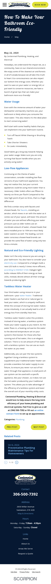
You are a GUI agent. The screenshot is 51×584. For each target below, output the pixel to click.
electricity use (10, 263)
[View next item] (16, 462)
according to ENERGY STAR (16, 270)
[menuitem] (14, 572)
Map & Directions (25, 513)
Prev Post (12, 427)
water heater (26, 295)
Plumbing (20, 419)
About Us (25, 543)
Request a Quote (25, 553)
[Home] (19, 4)
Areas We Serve (25, 548)
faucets (24, 210)
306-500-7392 (25, 494)
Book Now (40, 4)
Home (25, 538)
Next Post (39, 427)
